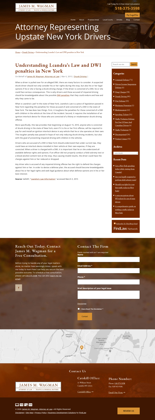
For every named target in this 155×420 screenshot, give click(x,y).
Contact (137, 20)
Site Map (29, 413)
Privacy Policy (41, 413)
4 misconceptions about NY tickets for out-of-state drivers (125, 198)
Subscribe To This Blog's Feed (126, 223)
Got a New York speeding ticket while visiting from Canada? (125, 169)
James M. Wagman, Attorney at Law (43, 76)
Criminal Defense (122, 80)
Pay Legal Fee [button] (132, 15)
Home (73, 20)
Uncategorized (120, 134)
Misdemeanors (120, 110)
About (81, 20)
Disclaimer (82, 303)
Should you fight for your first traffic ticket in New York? (125, 187)
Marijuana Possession (123, 105)
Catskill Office (84, 391)
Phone (81, 277)
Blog (128, 20)
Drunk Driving (80, 76)
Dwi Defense (120, 101)
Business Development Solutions (62, 413)
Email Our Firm (116, 392)
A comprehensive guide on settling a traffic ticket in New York (125, 209)
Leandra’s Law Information (43, 179)
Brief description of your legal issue (94, 288)
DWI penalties (63, 95)
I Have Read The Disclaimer (92, 309)
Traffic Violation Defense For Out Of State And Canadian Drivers (124, 122)
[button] (153, 404)
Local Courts (108, 20)
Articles (119, 20)
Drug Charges (120, 92)
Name (80, 254)
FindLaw (82, 413)
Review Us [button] (128, 410)
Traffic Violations (121, 130)
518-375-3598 (127, 8)
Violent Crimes (121, 139)
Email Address (85, 266)
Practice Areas (93, 20)
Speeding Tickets (122, 114)
